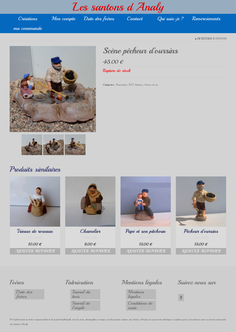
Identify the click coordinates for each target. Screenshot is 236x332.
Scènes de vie (151, 84)
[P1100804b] (75, 144)
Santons (220, 38)
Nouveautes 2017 (124, 84)
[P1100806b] (53, 88)
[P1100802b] (32, 144)
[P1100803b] (53, 144)
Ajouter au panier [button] (35, 251)
